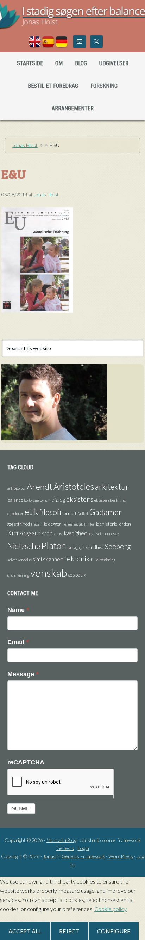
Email (18, 642)
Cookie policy (110, 908)
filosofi (50, 512)
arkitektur (112, 487)
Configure (113, 931)
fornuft (69, 513)
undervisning (18, 575)
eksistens (79, 499)
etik (31, 511)
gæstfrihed (18, 524)
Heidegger (51, 524)
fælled (83, 513)
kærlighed (75, 533)
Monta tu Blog (61, 840)
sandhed (94, 547)
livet (97, 533)
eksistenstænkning (110, 500)
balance (15, 500)
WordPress (120, 856)
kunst (58, 533)
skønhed (53, 559)
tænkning (107, 559)
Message (22, 674)
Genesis (65, 848)
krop (47, 533)
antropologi (16, 488)
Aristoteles (73, 486)
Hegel (35, 524)
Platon (53, 545)
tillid (95, 559)
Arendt (39, 486)
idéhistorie (106, 524)
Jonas (49, 856)
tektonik (77, 558)
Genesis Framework (83, 856)
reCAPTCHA (25, 762)
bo (26, 500)
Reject (69, 931)
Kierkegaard (23, 533)
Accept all (24, 931)
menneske (110, 533)
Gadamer (105, 512)
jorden (124, 524)
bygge (34, 500)
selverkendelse (19, 559)
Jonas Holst (72, 21)
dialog (58, 499)
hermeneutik (72, 524)
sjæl (37, 559)
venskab (48, 573)
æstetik (77, 575)
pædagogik (76, 547)
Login (83, 848)
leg (90, 533)
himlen (89, 524)
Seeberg (118, 546)
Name (18, 610)
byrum (45, 500)
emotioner (15, 513)
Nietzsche (23, 546)
